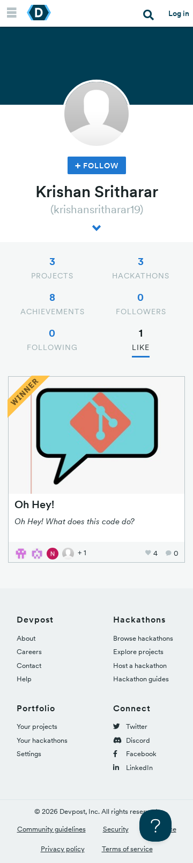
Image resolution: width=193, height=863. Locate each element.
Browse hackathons (143, 638)
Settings (29, 753)
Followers (141, 303)
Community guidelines (51, 829)
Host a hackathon (140, 665)
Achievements (52, 303)
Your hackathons (42, 740)
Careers (29, 651)
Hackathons (140, 268)
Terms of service (127, 848)
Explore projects (138, 651)
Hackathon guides (141, 678)
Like (141, 339)
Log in (178, 13)
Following (52, 339)
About (26, 638)
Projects (52, 268)
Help (24, 678)
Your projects (37, 726)
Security (116, 829)
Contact (29, 665)
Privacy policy (63, 848)
